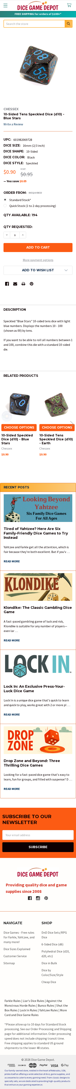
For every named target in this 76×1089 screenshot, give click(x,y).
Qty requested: (18, 227)
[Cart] (70, 5)
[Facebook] (7, 283)
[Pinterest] (31, 283)
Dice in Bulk (49, 963)
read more (12, 561)
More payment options (38, 260)
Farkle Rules (12, 1001)
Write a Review (13, 124)
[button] (38, 270)
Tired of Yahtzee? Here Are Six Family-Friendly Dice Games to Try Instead (36, 533)
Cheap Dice (49, 982)
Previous (4, 424)
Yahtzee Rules (48, 1010)
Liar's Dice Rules (33, 1001)
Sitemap (9, 963)
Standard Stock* (20, 200)
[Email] (15, 283)
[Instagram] (38, 898)
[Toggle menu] (5, 5)
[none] (38, 68)
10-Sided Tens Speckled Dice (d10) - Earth (56, 439)
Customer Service (15, 956)
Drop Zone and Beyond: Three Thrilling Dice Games (32, 763)
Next (72, 424)
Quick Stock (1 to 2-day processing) (32, 206)
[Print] (23, 283)
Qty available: (20, 215)
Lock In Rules (28, 1010)
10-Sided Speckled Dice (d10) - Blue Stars (17, 439)
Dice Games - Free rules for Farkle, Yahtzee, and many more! (19, 937)
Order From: (23, 193)
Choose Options (19, 427)
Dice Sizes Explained (17, 949)
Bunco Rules (46, 1005)
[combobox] (38, 24)
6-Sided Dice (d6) (52, 944)
